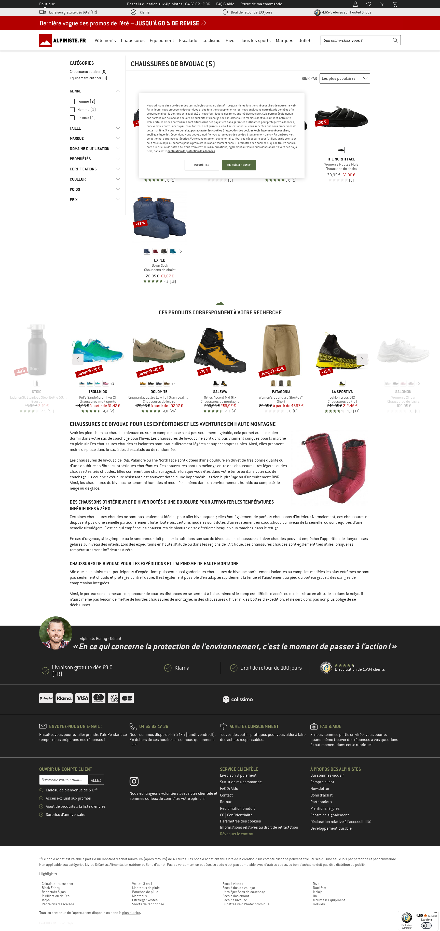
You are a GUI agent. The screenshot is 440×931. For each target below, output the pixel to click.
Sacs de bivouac (235, 900)
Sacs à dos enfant (236, 896)
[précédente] (139, 251)
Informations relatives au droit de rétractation (259, 827)
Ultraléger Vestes (145, 900)
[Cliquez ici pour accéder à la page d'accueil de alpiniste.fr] (64, 40)
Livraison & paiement (238, 775)
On (315, 896)
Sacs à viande (233, 883)
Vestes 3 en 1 (142, 883)
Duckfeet (319, 887)
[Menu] (436, 914)
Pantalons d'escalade (58, 904)
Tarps (46, 900)
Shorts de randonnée (148, 904)
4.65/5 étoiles (346, 12)
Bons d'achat (321, 795)
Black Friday (51, 887)
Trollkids (319, 904)
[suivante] (181, 251)
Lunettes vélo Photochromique (246, 904)
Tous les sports (256, 40)
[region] (222, 135)
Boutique (47, 4)
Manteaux (139, 896)
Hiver (231, 40)
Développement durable (331, 828)
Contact (226, 795)
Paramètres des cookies (240, 821)
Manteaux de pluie (146, 887)
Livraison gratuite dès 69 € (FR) (73, 12)
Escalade (188, 40)
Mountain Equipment (329, 900)
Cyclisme (211, 40)
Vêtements (105, 40)
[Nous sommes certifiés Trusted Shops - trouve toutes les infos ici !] (326, 668)
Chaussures (133, 40)
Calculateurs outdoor (57, 883)
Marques (284, 40)
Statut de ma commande (241, 782)
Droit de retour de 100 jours (251, 12)
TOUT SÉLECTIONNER (239, 165)
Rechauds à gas (54, 891)
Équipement (162, 40)
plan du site (131, 912)
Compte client (322, 782)
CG (222, 815)
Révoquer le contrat (237, 833)
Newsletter (319, 788)
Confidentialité (240, 815)
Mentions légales (325, 808)
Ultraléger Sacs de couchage (244, 891)
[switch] (426, 925)
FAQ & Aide (229, 788)
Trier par (308, 78)
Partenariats (321, 801)
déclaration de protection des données (191, 151)
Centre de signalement (329, 815)
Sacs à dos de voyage (239, 887)
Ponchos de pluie (145, 891)
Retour (225, 801)
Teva (316, 883)
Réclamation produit (237, 808)
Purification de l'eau (57, 896)
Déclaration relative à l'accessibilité (340, 821)
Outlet (304, 40)
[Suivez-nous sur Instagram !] (138, 782)
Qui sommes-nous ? (327, 775)
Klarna (144, 12)
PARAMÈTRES (201, 165)
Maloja (317, 891)
